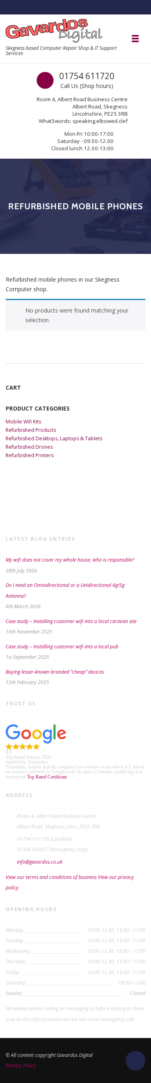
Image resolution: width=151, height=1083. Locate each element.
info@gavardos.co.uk (39, 861)
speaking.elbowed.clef (100, 121)
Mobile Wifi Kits (23, 421)
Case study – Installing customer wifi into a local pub (62, 646)
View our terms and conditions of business (51, 877)
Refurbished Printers (30, 455)
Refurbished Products (31, 430)
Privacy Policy (21, 1065)
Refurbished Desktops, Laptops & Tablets (54, 438)
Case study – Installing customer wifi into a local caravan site (71, 621)
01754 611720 (86, 76)
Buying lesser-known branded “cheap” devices (55, 671)
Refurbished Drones (29, 446)
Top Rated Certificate (47, 777)
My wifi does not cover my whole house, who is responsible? (70, 559)
